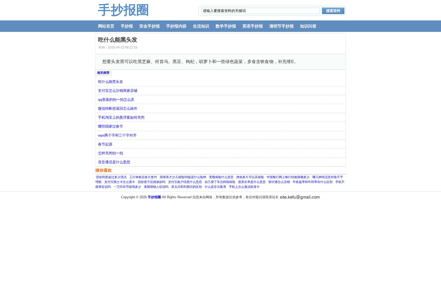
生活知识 (201, 26)
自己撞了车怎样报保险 (220, 182)
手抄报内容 (176, 26)
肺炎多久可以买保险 (250, 177)
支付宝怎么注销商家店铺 (117, 91)
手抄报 (127, 26)
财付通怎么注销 (279, 182)
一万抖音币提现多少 (127, 187)
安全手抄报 (149, 26)
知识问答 (308, 26)
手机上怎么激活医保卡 (244, 187)
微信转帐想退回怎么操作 (117, 108)
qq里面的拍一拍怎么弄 (116, 99)
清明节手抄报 (281, 26)
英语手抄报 (252, 26)
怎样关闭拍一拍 (110, 153)
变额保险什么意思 (221, 177)
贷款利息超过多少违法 (111, 177)
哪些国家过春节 (110, 126)
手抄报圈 (123, 10)
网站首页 (106, 26)
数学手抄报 (226, 26)
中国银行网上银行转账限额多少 (288, 177)
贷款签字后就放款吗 (151, 182)
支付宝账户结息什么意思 (185, 182)
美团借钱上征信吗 (156, 187)
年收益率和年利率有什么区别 (313, 182)
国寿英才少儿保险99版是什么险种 (183, 177)
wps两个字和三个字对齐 (117, 135)
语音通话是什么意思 (114, 162)
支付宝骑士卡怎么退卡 (119, 182)
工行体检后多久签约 (143, 177)
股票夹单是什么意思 (252, 182)
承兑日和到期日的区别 (186, 187)
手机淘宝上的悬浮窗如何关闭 (121, 117)
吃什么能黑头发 (110, 82)
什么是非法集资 (215, 187)
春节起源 (105, 144)
